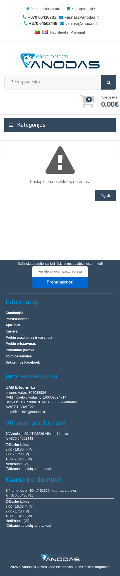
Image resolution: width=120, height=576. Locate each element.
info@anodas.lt (33, 412)
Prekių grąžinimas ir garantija (29, 337)
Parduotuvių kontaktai (46, 9)
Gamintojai (14, 313)
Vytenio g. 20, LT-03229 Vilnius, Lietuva (38, 434)
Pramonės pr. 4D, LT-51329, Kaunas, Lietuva (42, 491)
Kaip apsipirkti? (83, 9)
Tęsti (105, 195)
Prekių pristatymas (21, 344)
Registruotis (59, 32)
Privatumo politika (20, 350)
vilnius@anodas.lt (82, 23)
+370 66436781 (20, 495)
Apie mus (13, 325)
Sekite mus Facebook (23, 362)
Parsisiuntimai (17, 319)
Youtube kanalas (19, 356)
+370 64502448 (20, 439)
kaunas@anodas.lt (81, 17)
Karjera (12, 331)
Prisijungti (78, 32)
